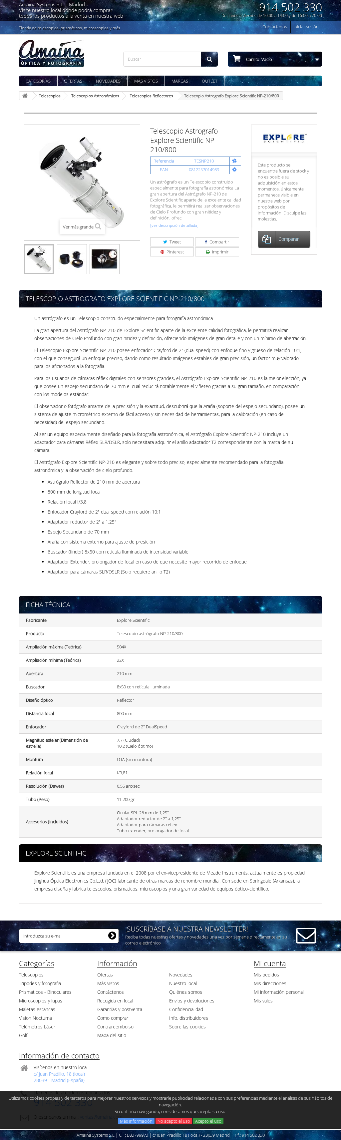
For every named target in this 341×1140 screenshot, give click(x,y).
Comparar (288, 239)
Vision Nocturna (35, 1018)
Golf (23, 1035)
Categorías (38, 81)
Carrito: (258, 59)
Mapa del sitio (111, 1035)
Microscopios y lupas (40, 1000)
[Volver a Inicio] (26, 96)
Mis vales (263, 1000)
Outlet (209, 81)
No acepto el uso (174, 1121)
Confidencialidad (186, 1009)
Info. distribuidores (188, 1018)
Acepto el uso (208, 1121)
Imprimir (219, 252)
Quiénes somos (185, 992)
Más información (136, 1121)
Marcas (179, 81)
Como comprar (112, 1018)
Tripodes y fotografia (40, 983)
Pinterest (175, 252)
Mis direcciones (270, 983)
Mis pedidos (266, 974)
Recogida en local (115, 1000)
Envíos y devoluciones (191, 1000)
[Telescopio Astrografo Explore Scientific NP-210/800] (39, 259)
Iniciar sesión (306, 27)
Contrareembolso (115, 1026)
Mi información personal (279, 992)
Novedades (108, 81)
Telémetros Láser (37, 1026)
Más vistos (146, 81)
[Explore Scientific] (284, 138)
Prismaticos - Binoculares (45, 992)
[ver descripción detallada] (174, 225)
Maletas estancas (37, 1009)
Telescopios (31, 974)
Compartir (218, 242)
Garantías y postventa (119, 1009)
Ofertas (73, 81)
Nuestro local (183, 983)
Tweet (175, 242)
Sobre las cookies (187, 1026)
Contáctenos (274, 27)
